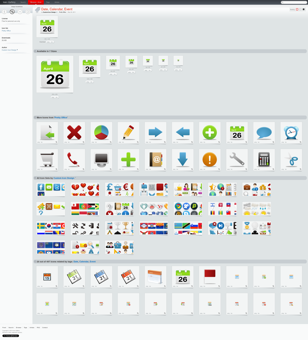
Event (68, 8)
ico (52, 42)
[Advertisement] (79, 31)
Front (4, 327)
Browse (18, 327)
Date (44, 8)
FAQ (38, 327)
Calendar (56, 8)
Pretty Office (6, 30)
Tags (48, 2)
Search (23, 2)
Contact (45, 327)
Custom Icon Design (9, 50)
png (48, 42)
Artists (57, 2)
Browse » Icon (35, 2)
